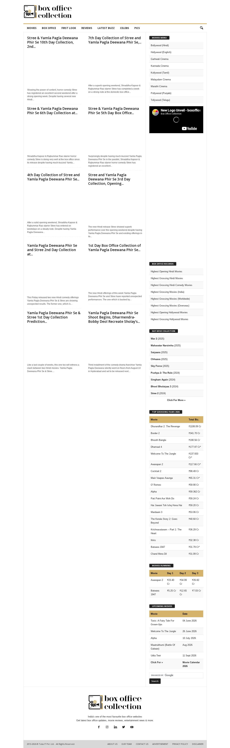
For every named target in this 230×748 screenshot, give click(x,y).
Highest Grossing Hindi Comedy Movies (171, 285)
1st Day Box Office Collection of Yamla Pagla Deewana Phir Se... (114, 247)
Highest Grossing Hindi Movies (167, 278)
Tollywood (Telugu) (160, 100)
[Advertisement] (141, 12)
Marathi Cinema (159, 86)
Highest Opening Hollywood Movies (169, 312)
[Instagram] (107, 727)
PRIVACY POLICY (180, 744)
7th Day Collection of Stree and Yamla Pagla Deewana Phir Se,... (114, 40)
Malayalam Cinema (161, 79)
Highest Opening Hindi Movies (166, 271)
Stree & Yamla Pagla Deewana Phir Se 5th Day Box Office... (113, 110)
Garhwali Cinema (159, 59)
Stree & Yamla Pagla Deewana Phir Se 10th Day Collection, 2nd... (52, 42)
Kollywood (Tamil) (160, 72)
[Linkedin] (115, 727)
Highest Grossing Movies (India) (167, 292)
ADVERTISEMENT (160, 744)
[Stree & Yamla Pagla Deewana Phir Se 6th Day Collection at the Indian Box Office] (54, 135)
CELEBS (124, 28)
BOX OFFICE (49, 28)
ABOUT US (112, 744)
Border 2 (155, 433)
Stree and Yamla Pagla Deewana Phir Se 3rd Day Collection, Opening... (109, 179)
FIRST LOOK (68, 28)
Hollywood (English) (161, 52)
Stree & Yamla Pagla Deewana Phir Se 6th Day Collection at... (52, 110)
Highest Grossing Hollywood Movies (169, 319)
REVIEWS (86, 28)
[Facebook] (99, 727)
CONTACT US (142, 744)
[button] (201, 28)
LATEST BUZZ (106, 28)
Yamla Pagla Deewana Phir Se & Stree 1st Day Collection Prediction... (53, 317)
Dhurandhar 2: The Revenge (165, 426)
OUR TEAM (126, 744)
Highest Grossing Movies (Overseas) (170, 305)
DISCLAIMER (197, 744)
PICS (137, 28)
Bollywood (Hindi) (160, 45)
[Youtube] (131, 727)
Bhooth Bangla (158, 440)
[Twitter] (123, 727)
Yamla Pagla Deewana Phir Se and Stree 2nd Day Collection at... (52, 249)
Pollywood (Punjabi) (161, 93)
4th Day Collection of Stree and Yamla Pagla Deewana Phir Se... (53, 177)
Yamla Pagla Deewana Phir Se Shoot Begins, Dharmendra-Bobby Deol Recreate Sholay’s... (114, 317)
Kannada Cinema (160, 66)
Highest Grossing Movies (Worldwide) (170, 298)
